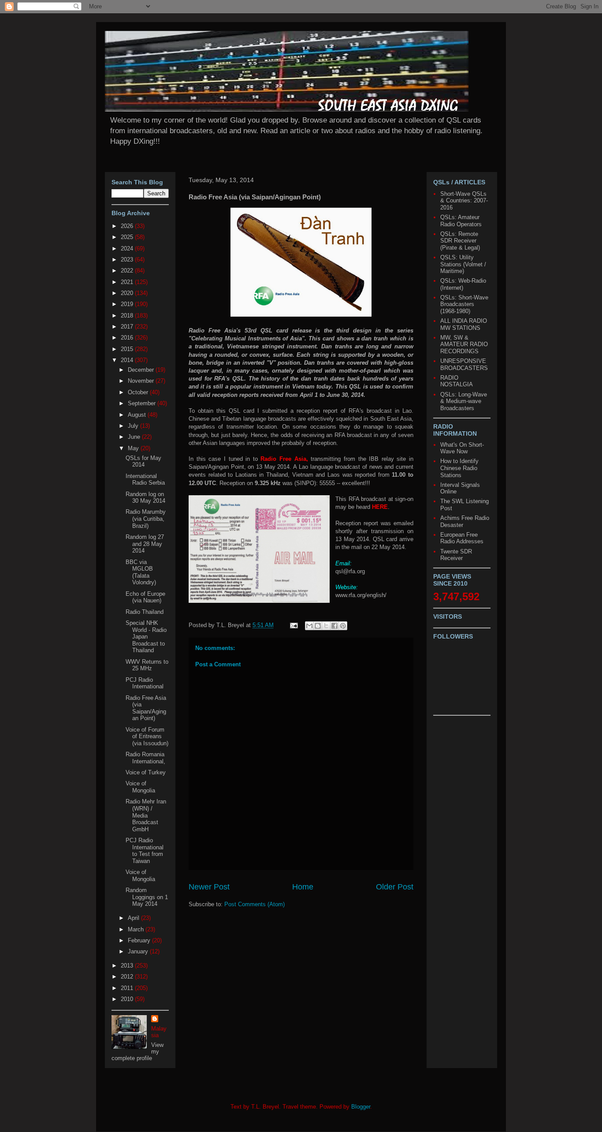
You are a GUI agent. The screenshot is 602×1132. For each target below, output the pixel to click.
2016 (128, 337)
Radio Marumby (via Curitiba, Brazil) (146, 518)
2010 (128, 999)
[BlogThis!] (317, 625)
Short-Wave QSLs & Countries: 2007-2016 (464, 201)
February (140, 940)
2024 (128, 248)
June (135, 436)
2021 (128, 282)
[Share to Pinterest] (342, 625)
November (142, 380)
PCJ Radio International (145, 683)
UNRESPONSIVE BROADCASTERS (464, 364)
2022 (128, 270)
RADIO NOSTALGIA (456, 381)
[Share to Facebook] (334, 625)
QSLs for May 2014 (143, 461)
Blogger (360, 1106)
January (139, 951)
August (138, 414)
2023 (128, 259)
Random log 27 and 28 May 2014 (145, 544)
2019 (128, 304)
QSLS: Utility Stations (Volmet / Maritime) (463, 264)
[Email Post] (293, 625)
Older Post (394, 886)
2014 (128, 360)
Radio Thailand (145, 612)
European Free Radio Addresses (461, 538)
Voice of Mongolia (140, 787)
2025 (128, 237)
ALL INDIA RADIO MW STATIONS (463, 324)
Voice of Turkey (146, 772)
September (142, 403)
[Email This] (309, 625)
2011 (128, 988)
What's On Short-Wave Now (462, 448)
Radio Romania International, (145, 758)
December (142, 369)
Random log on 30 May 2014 (145, 497)
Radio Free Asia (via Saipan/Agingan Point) (146, 708)
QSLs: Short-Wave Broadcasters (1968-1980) (464, 304)
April (134, 918)
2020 (128, 293)
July (134, 425)
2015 (128, 349)
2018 (128, 315)
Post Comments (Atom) (254, 904)
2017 (128, 326)
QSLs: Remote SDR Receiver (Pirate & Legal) (460, 241)
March (136, 929)
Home (302, 886)
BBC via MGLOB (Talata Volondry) (141, 572)
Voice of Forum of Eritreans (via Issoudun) (147, 736)
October (139, 392)
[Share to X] (326, 625)
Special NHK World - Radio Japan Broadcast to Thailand (146, 637)
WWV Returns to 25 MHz (147, 665)
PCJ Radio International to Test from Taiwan (145, 850)
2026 (128, 226)
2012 (128, 976)
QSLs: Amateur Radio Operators (461, 221)
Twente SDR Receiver (456, 555)
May (134, 448)
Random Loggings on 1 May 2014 (147, 897)
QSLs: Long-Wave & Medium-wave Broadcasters (463, 401)
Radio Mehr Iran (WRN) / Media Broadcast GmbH (146, 815)
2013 (128, 965)
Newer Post (209, 886)
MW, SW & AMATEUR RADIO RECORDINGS (464, 344)
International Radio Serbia (145, 479)
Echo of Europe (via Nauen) (145, 597)
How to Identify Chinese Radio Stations (459, 468)
